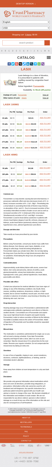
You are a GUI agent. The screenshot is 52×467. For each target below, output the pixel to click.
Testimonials (26, 427)
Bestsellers (26, 422)
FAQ (26, 431)
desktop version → (26, 4)
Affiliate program (26, 452)
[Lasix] (10, 83)
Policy (26, 436)
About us (26, 418)
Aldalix (24, 98)
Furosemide (38, 86)
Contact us (26, 441)
